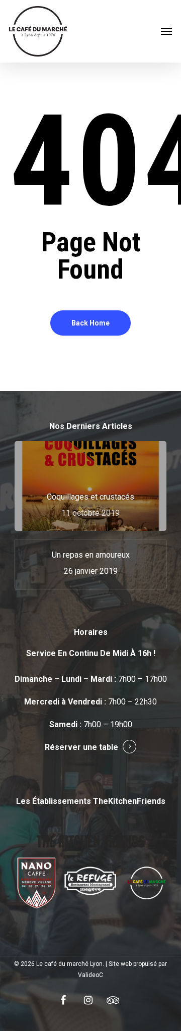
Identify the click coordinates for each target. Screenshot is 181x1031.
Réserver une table (81, 747)
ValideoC (90, 975)
